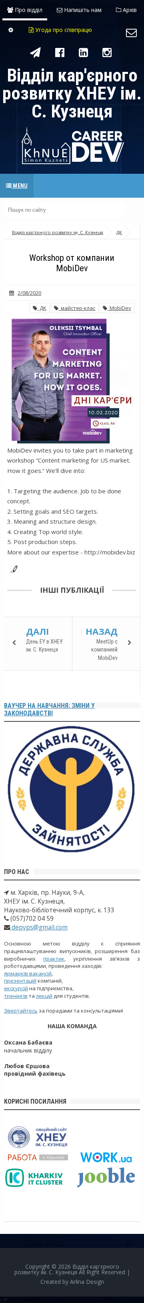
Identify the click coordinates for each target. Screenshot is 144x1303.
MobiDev (119, 308)
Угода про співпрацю (63, 30)
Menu (20, 186)
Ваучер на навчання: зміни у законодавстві (49, 709)
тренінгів (16, 995)
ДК (41, 308)
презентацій (20, 980)
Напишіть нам (82, 10)
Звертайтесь (21, 1010)
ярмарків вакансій (28, 973)
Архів (129, 10)
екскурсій (16, 988)
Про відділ (27, 10)
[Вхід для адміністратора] (11, 30)
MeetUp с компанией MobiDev (104, 649)
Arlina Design (87, 1281)
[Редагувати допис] (12, 568)
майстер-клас (76, 308)
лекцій (44, 995)
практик (53, 958)
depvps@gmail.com (39, 927)
